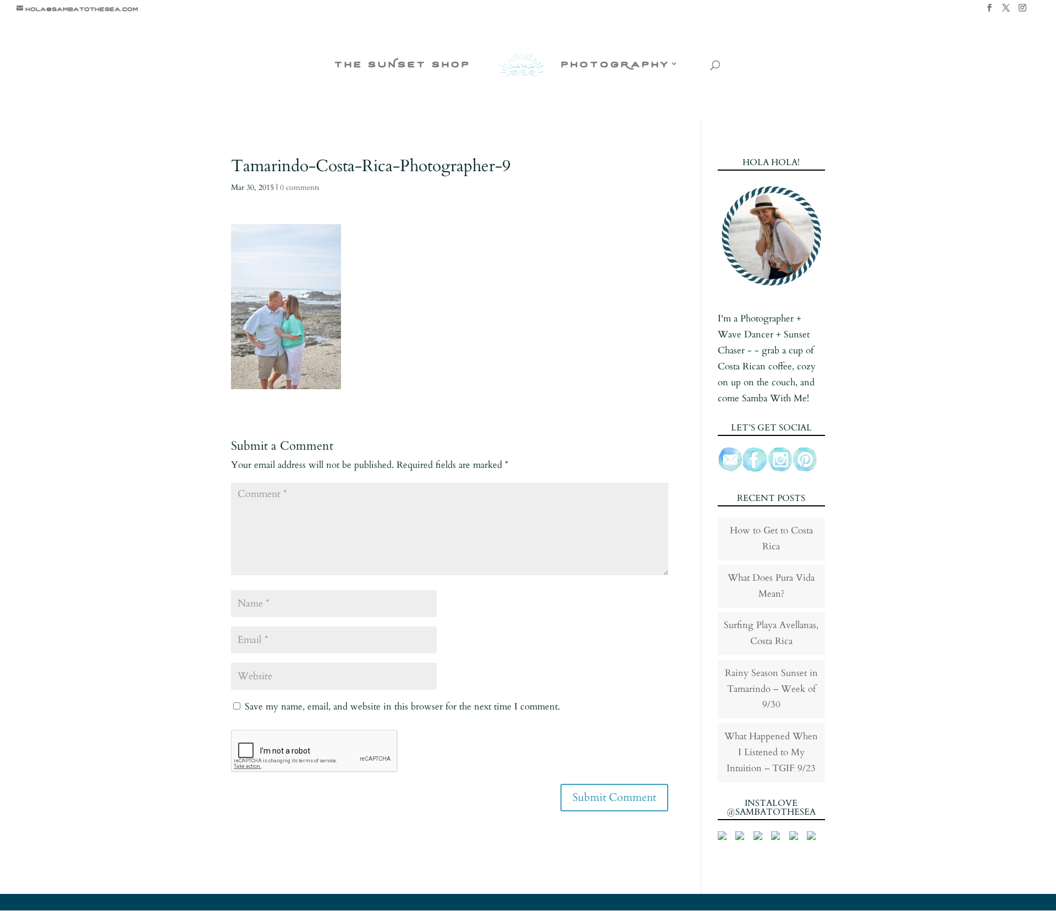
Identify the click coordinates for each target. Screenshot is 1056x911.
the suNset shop (402, 64)
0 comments (300, 187)
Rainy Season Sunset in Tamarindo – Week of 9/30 (771, 689)
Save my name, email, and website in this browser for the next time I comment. (402, 706)
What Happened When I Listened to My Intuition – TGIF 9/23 (771, 752)
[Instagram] (1022, 11)
